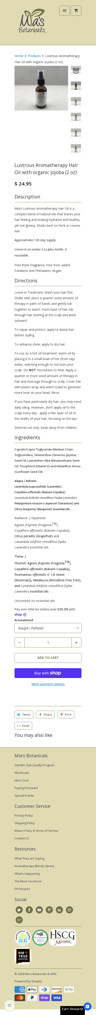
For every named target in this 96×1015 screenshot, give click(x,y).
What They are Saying (29, 858)
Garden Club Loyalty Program (34, 765)
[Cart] (76, 11)
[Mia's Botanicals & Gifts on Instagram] (69, 909)
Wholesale (22, 773)
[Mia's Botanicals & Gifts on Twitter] (19, 909)
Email (25, 726)
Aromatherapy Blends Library (34, 866)
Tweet (26, 714)
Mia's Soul (21, 780)
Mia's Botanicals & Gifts (40, 974)
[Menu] (64, 11)
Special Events (24, 795)
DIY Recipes (22, 889)
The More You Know (28, 881)
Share (48, 714)
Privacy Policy (24, 815)
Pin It (68, 714)
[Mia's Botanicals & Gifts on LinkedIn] (59, 909)
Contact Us (22, 838)
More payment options (48, 684)
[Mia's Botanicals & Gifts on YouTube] (39, 909)
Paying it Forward (26, 788)
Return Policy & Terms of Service (36, 831)
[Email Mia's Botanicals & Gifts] (19, 919)
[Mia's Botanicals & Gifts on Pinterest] (49, 909)
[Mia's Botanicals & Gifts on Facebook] (29, 909)
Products (34, 56)
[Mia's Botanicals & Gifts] (32, 24)
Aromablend (24, 620)
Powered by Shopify (28, 981)
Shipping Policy (25, 823)
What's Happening (27, 874)
